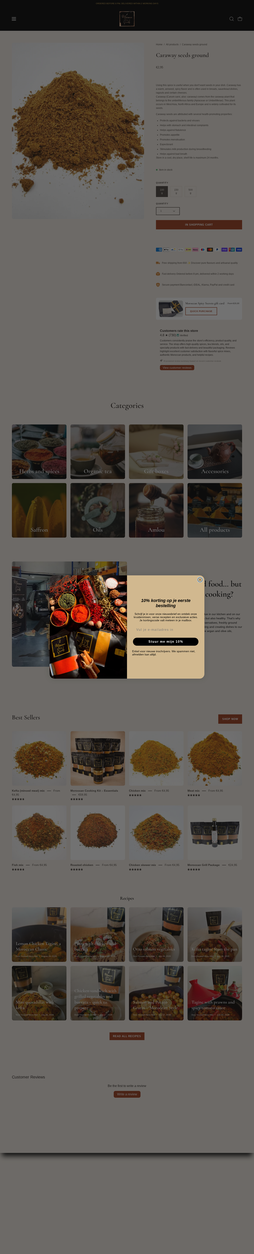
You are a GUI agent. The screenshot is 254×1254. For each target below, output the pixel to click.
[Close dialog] (200, 579)
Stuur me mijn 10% (165, 641)
